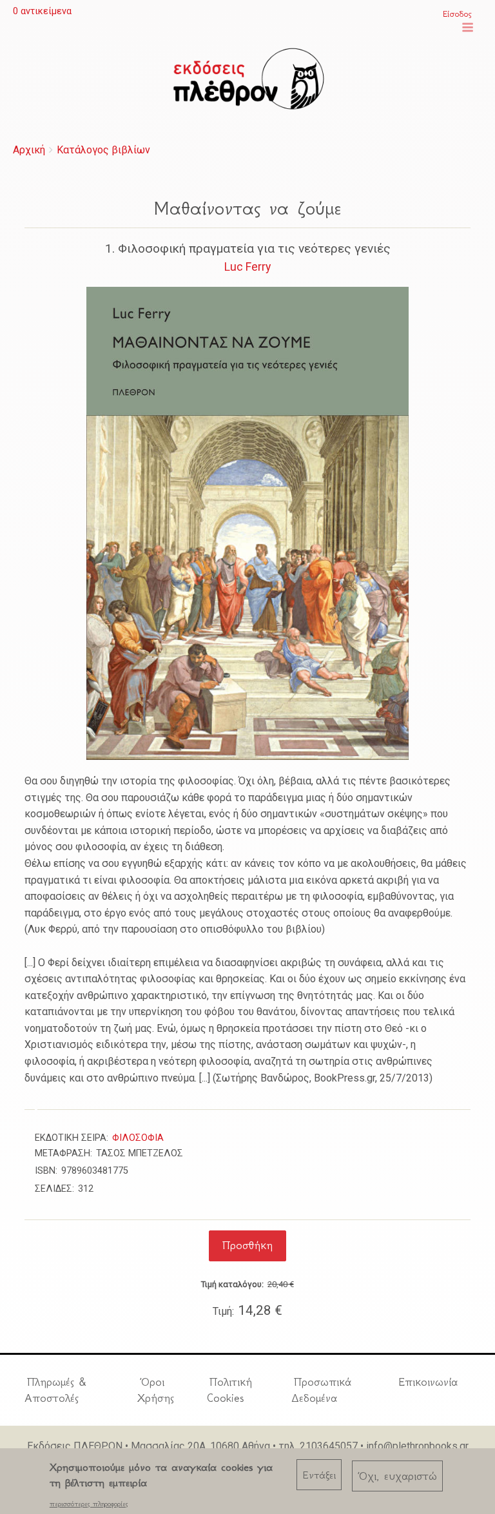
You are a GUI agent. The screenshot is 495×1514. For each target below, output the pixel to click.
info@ (379, 1446)
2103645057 (329, 1446)
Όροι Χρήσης (155, 1390)
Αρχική (29, 150)
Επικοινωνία (428, 1382)
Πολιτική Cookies (229, 1390)
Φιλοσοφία (138, 1137)
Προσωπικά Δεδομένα (321, 1390)
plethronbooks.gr (431, 1446)
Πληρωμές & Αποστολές (55, 1390)
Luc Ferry (247, 266)
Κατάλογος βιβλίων (103, 150)
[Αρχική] (247, 78)
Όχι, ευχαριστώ (397, 1476)
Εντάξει (319, 1475)
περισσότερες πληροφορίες (89, 1503)
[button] (468, 27)
